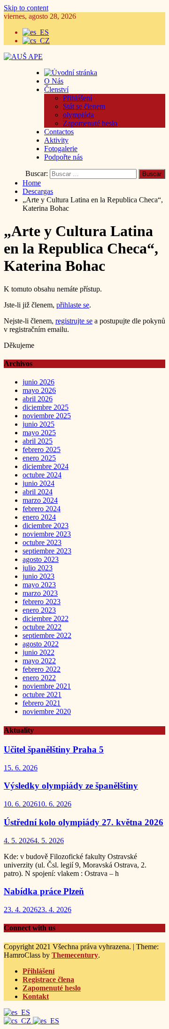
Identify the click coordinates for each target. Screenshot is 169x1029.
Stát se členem (84, 106)
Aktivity (56, 140)
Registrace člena (48, 979)
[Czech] (18, 1021)
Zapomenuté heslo (90, 123)
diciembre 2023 (46, 526)
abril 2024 (38, 492)
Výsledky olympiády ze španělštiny (71, 786)
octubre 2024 (42, 475)
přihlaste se (72, 305)
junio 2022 (38, 652)
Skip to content (26, 8)
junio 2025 (38, 424)
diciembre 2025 (46, 407)
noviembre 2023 (47, 534)
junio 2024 (38, 483)
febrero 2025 (42, 449)
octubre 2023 (42, 542)
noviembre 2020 (47, 711)
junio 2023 (38, 576)
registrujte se (73, 321)
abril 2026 (38, 399)
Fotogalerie (60, 149)
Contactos (59, 132)
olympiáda (78, 115)
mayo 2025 (39, 433)
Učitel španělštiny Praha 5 (54, 749)
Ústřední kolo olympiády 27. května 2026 (83, 822)
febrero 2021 (42, 703)
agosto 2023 (41, 559)
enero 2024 (39, 517)
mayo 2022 (39, 661)
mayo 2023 (39, 585)
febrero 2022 (42, 669)
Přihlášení (77, 98)
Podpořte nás (63, 157)
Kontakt (36, 996)
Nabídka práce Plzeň (44, 891)
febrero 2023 (42, 602)
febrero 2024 (42, 509)
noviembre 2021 (47, 686)
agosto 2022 (41, 644)
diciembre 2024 (46, 466)
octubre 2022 (42, 627)
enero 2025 (39, 458)
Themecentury (75, 955)
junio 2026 (38, 382)
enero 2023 (39, 610)
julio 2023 (38, 568)
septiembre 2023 (47, 551)
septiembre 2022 (47, 635)
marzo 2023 (40, 593)
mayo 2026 (39, 390)
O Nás (53, 81)
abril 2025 (38, 441)
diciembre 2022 (46, 618)
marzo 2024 (40, 500)
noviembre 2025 (47, 416)
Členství (56, 89)
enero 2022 (39, 678)
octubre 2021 (42, 695)
